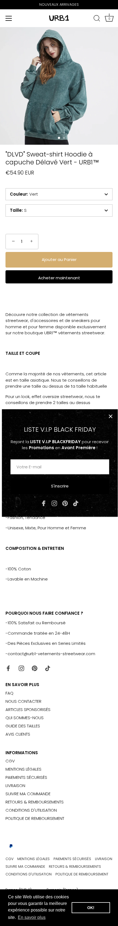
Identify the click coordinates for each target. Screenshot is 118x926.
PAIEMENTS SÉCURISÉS (26, 777)
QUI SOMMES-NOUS (24, 718)
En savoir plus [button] (32, 917)
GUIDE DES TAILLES (22, 726)
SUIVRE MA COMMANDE (27, 794)
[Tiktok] (75, 503)
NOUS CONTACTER (23, 701)
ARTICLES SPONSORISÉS (27, 709)
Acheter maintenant (59, 278)
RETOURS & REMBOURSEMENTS (34, 802)
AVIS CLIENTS (17, 734)
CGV (10, 761)
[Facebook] (43, 503)
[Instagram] (54, 503)
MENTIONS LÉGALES (23, 769)
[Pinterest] (65, 503)
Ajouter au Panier (59, 259)
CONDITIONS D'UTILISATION (31, 810)
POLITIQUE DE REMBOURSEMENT (34, 818)
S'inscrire (60, 486)
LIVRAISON (15, 785)
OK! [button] (90, 907)
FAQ (9, 693)
